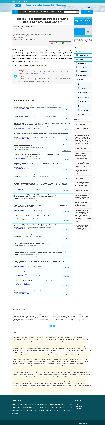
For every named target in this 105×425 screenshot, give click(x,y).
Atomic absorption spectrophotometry (31, 339)
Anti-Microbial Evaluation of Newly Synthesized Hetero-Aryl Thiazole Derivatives (35, 281)
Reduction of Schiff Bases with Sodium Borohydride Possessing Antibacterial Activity (37, 114)
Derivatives (39, 343)
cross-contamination (16, 378)
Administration (23, 348)
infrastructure (22, 350)
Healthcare (42, 346)
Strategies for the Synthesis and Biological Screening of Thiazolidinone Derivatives (36, 154)
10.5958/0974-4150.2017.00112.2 (23, 210)
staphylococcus (60, 352)
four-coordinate (65, 359)
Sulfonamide (40, 374)
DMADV (63, 350)
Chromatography (87, 354)
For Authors (44, 11)
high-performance (76, 339)
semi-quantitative (54, 361)
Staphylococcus (73, 359)
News (59, 11)
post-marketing (84, 348)
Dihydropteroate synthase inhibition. (85, 374)
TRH (29, 343)
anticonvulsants (76, 372)
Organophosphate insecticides (43, 356)
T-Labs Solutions (83, 423)
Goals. (86, 376)
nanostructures (53, 381)
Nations (69, 376)
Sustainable (75, 376)
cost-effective (60, 337)
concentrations (25, 337)
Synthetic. (62, 392)
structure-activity (67, 372)
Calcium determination (78, 337)
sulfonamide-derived (32, 374)
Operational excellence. (37, 352)
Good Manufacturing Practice (59, 378)
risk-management (25, 378)
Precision (76, 387)
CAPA (22, 352)
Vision (54, 376)
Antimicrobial (51, 392)
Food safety (59, 346)
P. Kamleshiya (20, 26)
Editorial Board (33, 11)
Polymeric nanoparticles (51, 385)
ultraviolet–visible (82, 381)
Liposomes (33, 385)
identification (71, 354)
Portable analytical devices (18, 346)
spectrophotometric (16, 337)
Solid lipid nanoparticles (40, 385)
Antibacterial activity (27, 65)
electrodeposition (16, 370)
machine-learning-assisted (32, 350)
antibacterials (45, 352)
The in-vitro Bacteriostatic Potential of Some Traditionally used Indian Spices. (42, 20)
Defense (57, 392)
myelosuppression (82, 352)
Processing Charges (82, 71)
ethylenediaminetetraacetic (42, 337)
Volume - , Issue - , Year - (27, 39)
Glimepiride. (43, 341)
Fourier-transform (16, 383)
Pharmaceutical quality (71, 350)
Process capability (27, 352)
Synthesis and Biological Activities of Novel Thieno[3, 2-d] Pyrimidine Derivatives (36, 225)
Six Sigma (47, 350)
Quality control (15, 385)
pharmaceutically (31, 392)
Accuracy (71, 387)
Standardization (65, 363)
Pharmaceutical (66, 343)
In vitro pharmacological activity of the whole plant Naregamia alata (32, 243)
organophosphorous (23, 356)
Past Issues (23, 11)
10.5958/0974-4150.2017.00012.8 (23, 128)
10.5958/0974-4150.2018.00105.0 (23, 256)
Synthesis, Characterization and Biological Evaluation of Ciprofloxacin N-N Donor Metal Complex (40, 252)
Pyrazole (14, 361)
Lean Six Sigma (53, 350)
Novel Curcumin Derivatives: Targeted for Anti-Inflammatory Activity (32, 234)
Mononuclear (85, 359)
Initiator (37, 367)
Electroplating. (37, 372)
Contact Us (24, 1)
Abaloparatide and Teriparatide (57, 387)
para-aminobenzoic (51, 372)
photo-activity (78, 370)
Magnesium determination (18, 339)
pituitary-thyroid (68, 341)
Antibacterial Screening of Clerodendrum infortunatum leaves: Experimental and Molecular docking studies (41, 134)
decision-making (59, 343)
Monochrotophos (32, 356)
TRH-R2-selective (23, 343)
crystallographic (46, 361)
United (65, 376)
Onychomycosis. (51, 389)
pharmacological (23, 374)
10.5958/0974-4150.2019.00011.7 (23, 237)
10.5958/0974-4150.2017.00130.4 (23, 189)
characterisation (76, 383)
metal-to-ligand (49, 359)
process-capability (45, 348)
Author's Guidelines (83, 55)
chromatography (85, 339)
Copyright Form (82, 63)
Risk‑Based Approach (84, 378)
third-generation (61, 339)
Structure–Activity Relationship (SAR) (61, 374)
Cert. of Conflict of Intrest (84, 67)
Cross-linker (24, 367)
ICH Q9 (89, 350)
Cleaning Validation (49, 378)
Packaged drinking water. (51, 339)
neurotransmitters (16, 376)
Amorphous (30, 361)
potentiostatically (54, 370)
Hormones (33, 343)
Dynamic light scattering (61, 385)
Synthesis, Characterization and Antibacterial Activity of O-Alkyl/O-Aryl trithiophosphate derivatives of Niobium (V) (41, 262)
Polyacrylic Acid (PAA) (17, 367)
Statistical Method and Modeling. (83, 389)
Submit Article (87, 11)
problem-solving (37, 348)
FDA (86, 350)
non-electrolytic (42, 359)
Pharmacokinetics (46, 354)
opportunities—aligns (82, 346)
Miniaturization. (66, 346)
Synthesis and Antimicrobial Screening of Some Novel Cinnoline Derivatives (34, 174)
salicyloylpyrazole (26, 359)
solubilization (22, 341)
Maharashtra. (15, 363)
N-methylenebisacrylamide (41, 365)
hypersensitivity (16, 374)
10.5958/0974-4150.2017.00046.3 (23, 228)
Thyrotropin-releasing (51, 341)
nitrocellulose (30, 389)
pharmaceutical (73, 343)
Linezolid (89, 352)
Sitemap (42, 421)
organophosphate (78, 354)
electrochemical (82, 367)
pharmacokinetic (74, 352)
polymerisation (64, 365)
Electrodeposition (67, 367)
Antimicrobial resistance (24, 354)
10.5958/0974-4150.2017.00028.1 (23, 168)
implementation (15, 350)
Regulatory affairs (80, 350)
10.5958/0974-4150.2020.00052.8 (23, 108)
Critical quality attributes (24, 385)
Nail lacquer (44, 389)
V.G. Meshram (27, 26)
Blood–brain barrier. (23, 387)
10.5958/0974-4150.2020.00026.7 (23, 138)
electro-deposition (62, 370)
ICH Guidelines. (83, 387)
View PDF (55, 42)
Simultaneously (33, 378)
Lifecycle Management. (28, 381)
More (52, 11)
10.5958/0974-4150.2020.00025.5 (23, 266)
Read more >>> (89, 41)
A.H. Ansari (32, 26)
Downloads (78, 408)
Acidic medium (31, 367)
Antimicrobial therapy (48, 374)
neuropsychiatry (24, 376)
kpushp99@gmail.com (21, 28)
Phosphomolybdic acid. (17, 359)
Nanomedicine (84, 383)
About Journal (16, 1)
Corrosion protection (28, 372)
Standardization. (31, 365)
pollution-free (58, 363)
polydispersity (67, 381)
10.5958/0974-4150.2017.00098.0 (23, 293)
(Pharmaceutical (54, 348)
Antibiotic (38, 392)
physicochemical (37, 381)
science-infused (41, 378)
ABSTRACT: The (16, 389)
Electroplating (75, 367)
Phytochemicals (15, 392)
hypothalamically (60, 341)
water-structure (30, 341)
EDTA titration (42, 339)
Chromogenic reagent (76, 356)
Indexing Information (83, 75)
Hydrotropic (37, 341)
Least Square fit (58, 389)
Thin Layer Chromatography (65, 356)
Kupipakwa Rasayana (16, 365)
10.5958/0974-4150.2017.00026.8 (23, 275)
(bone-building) (32, 387)
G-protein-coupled (83, 341)
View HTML (67, 43)
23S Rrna (32, 354)
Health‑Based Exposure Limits (72, 378)
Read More (66, 109)
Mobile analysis (27, 346)
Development (81, 376)
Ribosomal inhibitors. (55, 354)
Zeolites (60, 361)
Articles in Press (79, 406)
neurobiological (76, 341)
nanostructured (45, 381)
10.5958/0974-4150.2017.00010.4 (23, 200)
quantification (80, 343)
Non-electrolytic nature (21, 361)
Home (14, 11)
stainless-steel (39, 370)
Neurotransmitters (32, 376)
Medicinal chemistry (73, 374)
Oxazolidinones (15, 354)
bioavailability (67, 352)
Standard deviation (71, 389)
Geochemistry (86, 361)
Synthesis (79, 359)
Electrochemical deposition (18, 372)
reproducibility (51, 363)
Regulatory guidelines (87, 385)
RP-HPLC (66, 387)
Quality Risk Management (17, 381)
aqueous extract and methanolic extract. (40, 65)
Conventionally (22, 363)
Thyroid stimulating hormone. (48, 343)
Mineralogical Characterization (76, 361)
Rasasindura (24, 365)
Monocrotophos (84, 356)
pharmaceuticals (72, 365)
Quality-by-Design (69, 348)
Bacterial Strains (44, 392)
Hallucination (59, 376)
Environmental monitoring (50, 346)
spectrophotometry (52, 337)
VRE (40, 354)
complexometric (32, 337)
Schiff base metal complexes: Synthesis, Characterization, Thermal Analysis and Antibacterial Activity (41, 105)
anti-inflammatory (83, 372)
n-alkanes (65, 389)
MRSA (37, 354)
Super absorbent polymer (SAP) (46, 367)
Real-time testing (35, 346)
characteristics (15, 343)
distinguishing (15, 356)
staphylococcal (53, 352)
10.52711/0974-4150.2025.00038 (23, 284)
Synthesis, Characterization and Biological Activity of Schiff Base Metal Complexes (36, 290)
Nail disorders (37, 389)
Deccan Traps (66, 361)
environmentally (69, 339)
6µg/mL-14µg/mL (47, 387)
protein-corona (60, 381)
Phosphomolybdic (63, 354)
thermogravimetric (80, 365)
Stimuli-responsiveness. (57, 367)
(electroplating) (32, 370)
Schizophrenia (49, 376)
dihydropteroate (59, 372)
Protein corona (15, 387)
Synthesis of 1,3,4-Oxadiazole (22, 271)
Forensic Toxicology (54, 356)
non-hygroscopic (34, 359)
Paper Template (81, 59)
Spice (21, 65)
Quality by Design (16, 352)
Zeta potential (70, 385)
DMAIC (59, 350)
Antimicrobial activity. (38, 361)
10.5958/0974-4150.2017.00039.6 (23, 158)
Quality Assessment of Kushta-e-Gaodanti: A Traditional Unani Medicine (33, 216)
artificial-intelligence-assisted (66, 383)
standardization (80, 363)
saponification (50, 365)
